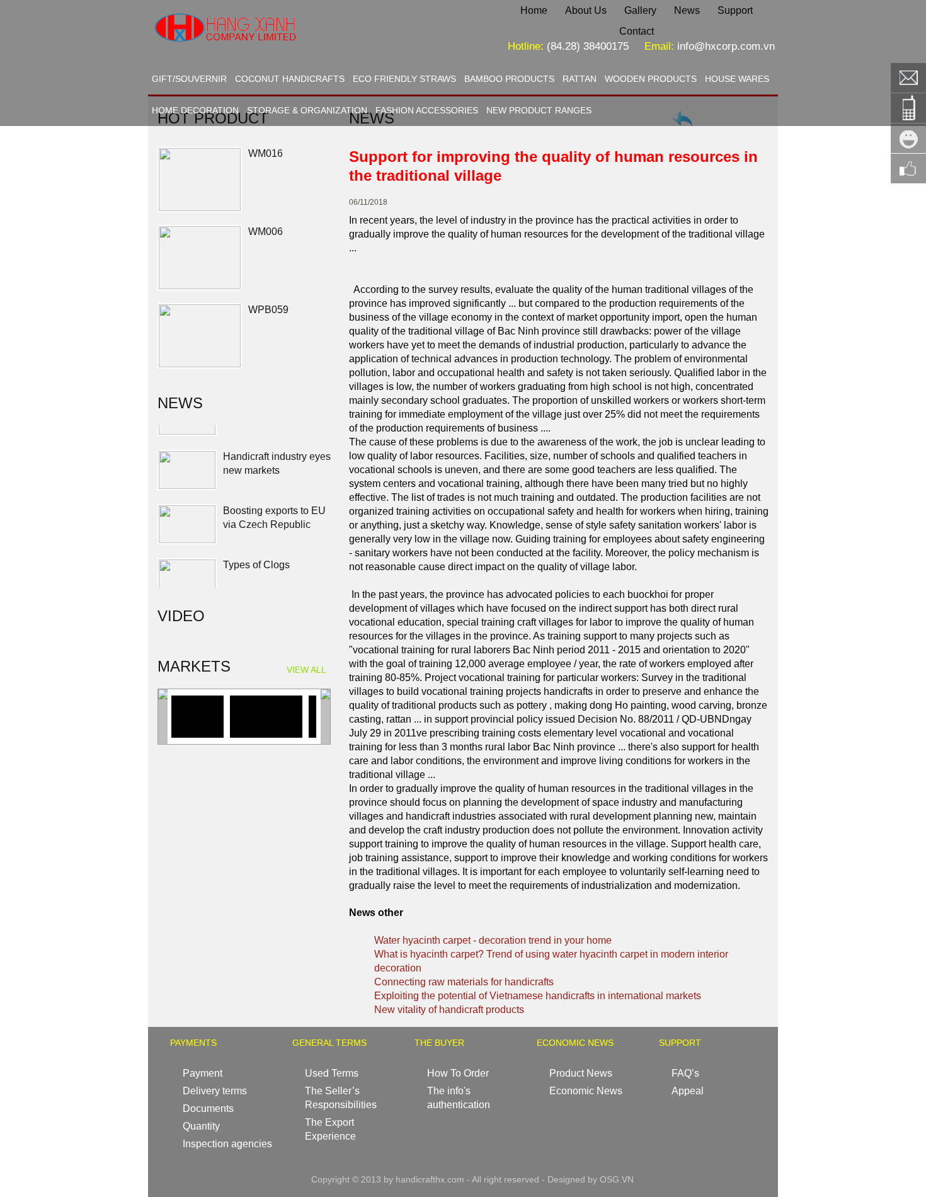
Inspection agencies (227, 1143)
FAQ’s (685, 1073)
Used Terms (331, 1073)
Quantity (201, 1126)
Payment (202, 1073)
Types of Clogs (256, 546)
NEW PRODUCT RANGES (539, 110)
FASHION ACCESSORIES (426, 110)
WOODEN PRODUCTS (651, 79)
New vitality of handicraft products (449, 1009)
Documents (208, 1108)
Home (533, 10)
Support (735, 10)
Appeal (688, 1090)
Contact (636, 31)
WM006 (265, 231)
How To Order (458, 1073)
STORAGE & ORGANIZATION (307, 110)
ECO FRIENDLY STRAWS (404, 79)
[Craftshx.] (265, 53)
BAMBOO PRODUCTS (509, 79)
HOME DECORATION (195, 110)
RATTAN (580, 79)
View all (306, 670)
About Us (586, 10)
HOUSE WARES (737, 79)
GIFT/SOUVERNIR (189, 79)
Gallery (640, 10)
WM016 (265, 153)
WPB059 (268, 309)
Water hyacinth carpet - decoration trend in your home (493, 940)
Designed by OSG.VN (590, 1179)
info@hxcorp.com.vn (726, 46)
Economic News (585, 1090)
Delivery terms (215, 1090)
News (687, 10)
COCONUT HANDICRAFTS (290, 79)
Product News (580, 1073)
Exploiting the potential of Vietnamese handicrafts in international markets (537, 995)
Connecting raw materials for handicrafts (464, 981)
